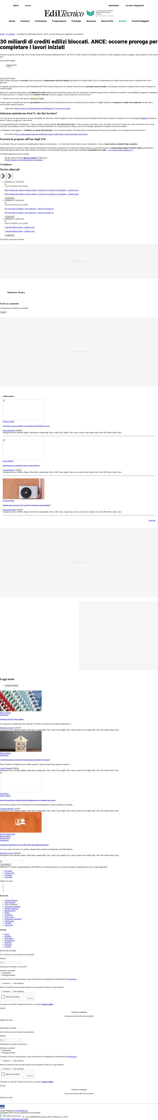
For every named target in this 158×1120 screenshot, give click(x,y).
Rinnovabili (110, 27)
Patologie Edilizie (8, 975)
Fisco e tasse (9, 917)
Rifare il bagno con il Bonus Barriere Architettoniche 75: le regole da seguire (42, 108)
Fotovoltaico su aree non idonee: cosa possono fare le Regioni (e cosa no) (26, 426)
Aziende (122, 21)
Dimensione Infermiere (13, 919)
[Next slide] (9, 176)
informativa (72, 979)
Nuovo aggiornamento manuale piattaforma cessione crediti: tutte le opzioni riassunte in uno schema (51, 134)
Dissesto (124, 27)
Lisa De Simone (8, 470)
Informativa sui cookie (20, 1119)
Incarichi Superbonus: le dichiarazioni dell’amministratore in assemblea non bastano (28, 800)
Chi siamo (8, 871)
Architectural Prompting (90, 27)
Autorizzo (6, 983)
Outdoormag (9, 921)
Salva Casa (45, 27)
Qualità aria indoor (141, 27)
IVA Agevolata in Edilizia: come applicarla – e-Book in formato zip (29, 209)
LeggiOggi (9, 915)
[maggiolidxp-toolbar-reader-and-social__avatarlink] (4, 66)
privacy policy (47, 1004)
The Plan (8, 923)
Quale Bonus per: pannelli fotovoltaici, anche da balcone (21, 465)
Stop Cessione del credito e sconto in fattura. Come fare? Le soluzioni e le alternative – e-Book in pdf (41, 190)
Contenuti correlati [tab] (12, 685)
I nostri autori (9, 873)
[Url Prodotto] (5, 184)
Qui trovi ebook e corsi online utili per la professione (24, 160)
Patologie (76, 21)
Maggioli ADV (10, 911)
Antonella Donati (9, 430)
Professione (41, 21)
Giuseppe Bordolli (9, 510)
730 (57, 27)
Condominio (69, 27)
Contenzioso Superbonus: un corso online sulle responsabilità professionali (24, 845)
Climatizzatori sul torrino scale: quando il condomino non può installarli (26, 505)
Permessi (25, 21)
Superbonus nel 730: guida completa (12, 719)
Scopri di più (10, 198)
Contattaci (8, 875)
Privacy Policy (5, 1119)
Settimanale (6, 973)
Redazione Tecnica (11, 65)
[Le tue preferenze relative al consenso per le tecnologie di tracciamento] (12, 1116)
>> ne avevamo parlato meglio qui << (120, 150)
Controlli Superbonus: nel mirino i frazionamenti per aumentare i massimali (25, 760)
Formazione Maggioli (12, 907)
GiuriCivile (9, 925)
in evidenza (10, 34)
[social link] (4, 292)
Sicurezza (91, 21)
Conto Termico (29, 27)
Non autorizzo (18, 983)
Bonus (12, 21)
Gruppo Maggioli (11, 900)
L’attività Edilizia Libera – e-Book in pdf (19, 227)
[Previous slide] (3, 176)
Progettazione (59, 21)
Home (2, 34)
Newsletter (8, 877)
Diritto (7, 913)
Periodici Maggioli (11, 909)
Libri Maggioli (10, 902)
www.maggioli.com (20, 1111)
